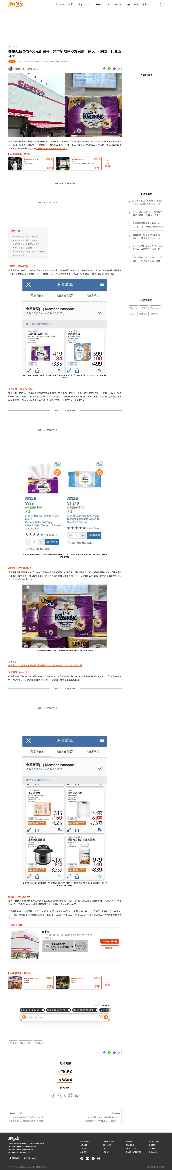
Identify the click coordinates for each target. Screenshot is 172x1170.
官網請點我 (46, 938)
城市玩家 (57, 4)
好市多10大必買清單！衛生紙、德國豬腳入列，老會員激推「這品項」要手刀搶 (45, 665)
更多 (144, 4)
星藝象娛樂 (153, 1152)
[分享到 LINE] (109, 69)
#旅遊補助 (143, 313)
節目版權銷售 (154, 1141)
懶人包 (118, 4)
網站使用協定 (131, 1148)
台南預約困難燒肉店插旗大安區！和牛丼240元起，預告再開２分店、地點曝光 (148, 225)
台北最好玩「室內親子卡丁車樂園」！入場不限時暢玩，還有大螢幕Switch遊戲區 (147, 259)
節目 (81, 4)
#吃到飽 (154, 313)
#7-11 (132, 313)
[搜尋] (156, 4)
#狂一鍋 (133, 307)
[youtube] (87, 1158)
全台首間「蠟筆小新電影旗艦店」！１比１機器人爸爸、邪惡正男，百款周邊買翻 (147, 236)
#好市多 (13, 1042)
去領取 (49, 168)
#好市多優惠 (25, 1042)
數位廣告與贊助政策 (133, 1152)
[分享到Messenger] (114, 69)
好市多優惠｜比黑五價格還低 (27, 244)
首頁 (10, 46)
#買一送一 (155, 307)
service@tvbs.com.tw (24, 1149)
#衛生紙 (37, 1042)
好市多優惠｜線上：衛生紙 (26, 240)
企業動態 (83, 1152)
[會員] (162, 4)
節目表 (105, 1148)
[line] (93, 1158)
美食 (98, 4)
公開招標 (152, 1145)
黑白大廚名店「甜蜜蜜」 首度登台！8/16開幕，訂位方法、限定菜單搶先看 (147, 202)
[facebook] (82, 1158)
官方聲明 (152, 1148)
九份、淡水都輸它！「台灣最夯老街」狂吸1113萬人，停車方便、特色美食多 (147, 213)
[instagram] (99, 1158)
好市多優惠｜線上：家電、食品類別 (30, 251)
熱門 (89, 4)
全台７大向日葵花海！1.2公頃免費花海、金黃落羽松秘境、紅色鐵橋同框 (148, 247)
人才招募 (83, 1148)
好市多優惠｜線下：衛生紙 (26, 236)
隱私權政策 (130, 1145)
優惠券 (71, 4)
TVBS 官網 (150, 1167)
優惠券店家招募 (109, 1141)
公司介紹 (83, 1145)
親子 (128, 4)
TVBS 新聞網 (160, 1167)
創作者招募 (107, 1145)
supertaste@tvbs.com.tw (26, 1146)
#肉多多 (143, 307)
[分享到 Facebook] (104, 69)
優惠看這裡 (19, 255)
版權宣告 (106, 1152)
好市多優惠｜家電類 (23, 247)
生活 (136, 4)
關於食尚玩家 (85, 1141)
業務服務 (129, 1141)
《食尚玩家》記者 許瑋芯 (26, 68)
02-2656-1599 (25, 1152)
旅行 (109, 4)
